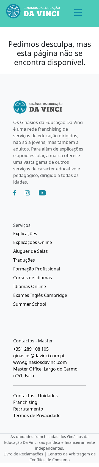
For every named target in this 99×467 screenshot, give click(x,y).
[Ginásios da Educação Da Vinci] (33, 12)
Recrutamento (28, 409)
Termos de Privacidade (37, 415)
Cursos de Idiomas (32, 278)
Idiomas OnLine (29, 286)
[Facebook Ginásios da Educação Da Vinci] (14, 193)
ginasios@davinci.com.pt (39, 356)
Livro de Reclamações (23, 454)
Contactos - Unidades (35, 396)
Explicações (25, 233)
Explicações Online (32, 242)
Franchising (25, 402)
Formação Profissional (36, 269)
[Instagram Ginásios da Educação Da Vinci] (27, 193)
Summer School (29, 304)
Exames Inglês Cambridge (40, 295)
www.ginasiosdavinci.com (40, 362)
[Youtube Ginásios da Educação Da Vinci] (42, 193)
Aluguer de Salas (30, 251)
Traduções (24, 260)
